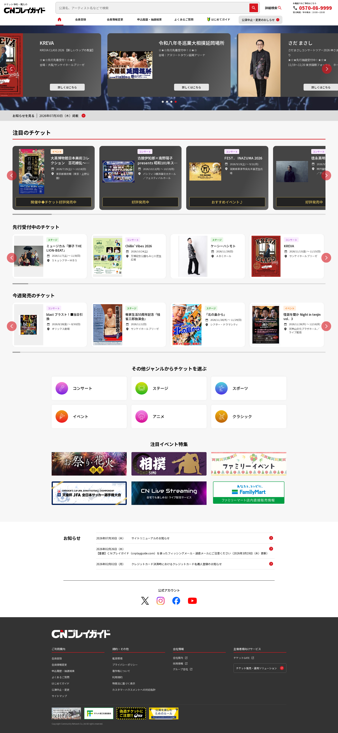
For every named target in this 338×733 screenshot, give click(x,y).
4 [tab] (175, 105)
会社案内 (178, 658)
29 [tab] (230, 353)
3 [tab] (171, 105)
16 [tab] (255, 284)
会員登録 (80, 19)
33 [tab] (260, 353)
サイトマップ (59, 696)
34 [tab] (268, 353)
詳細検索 (271, 7)
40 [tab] (314, 353)
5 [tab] (188, 215)
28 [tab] (222, 353)
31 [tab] (245, 353)
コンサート (82, 388)
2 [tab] (167, 105)
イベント (80, 416)
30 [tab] (238, 353)
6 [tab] (227, 215)
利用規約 (117, 677)
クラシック (242, 416)
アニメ (158, 416)
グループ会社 (180, 669)
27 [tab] (215, 353)
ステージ (160, 388)
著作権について (121, 671)
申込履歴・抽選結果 (149, 19)
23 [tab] (184, 353)
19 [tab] (302, 284)
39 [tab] (306, 353)
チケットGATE (242, 658)
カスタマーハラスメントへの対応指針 (134, 690)
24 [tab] (192, 353)
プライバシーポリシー (125, 664)
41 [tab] (321, 353)
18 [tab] (286, 284)
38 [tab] (299, 353)
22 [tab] (176, 353)
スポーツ (240, 388)
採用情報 (178, 663)
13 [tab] (208, 284)
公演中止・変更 (60, 690)
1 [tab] (163, 105)
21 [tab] (169, 353)
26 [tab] (207, 353)
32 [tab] (253, 353)
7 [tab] (266, 215)
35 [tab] (276, 353)
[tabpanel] (54, 178)
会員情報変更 (115, 19)
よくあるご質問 (183, 19)
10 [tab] (161, 284)
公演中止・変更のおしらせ (258, 20)
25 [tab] (199, 353)
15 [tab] (239, 284)
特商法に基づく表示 (123, 683)
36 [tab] (283, 353)
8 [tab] (305, 215)
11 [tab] (177, 284)
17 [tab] (271, 284)
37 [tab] (291, 353)
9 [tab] (145, 284)
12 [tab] (192, 284)
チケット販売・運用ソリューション (256, 668)
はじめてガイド (220, 19)
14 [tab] (224, 284)
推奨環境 (117, 658)
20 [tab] (317, 284)
